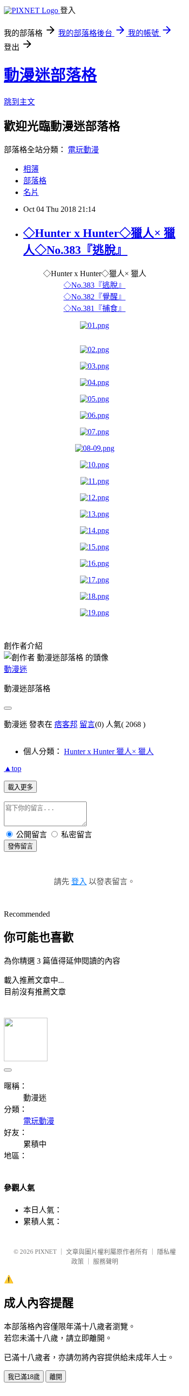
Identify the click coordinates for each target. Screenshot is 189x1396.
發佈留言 (20, 846)
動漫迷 (15, 669)
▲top (12, 768)
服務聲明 (105, 1261)
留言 (87, 724)
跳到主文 (19, 102)
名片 (31, 192)
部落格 (35, 181)
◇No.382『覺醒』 (94, 297)
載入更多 (20, 787)
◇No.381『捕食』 (94, 308)
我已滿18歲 (24, 1377)
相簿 (31, 169)
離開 (55, 1377)
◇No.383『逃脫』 (94, 285)
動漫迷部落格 (50, 75)
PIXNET (46, 1251)
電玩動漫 (83, 150)
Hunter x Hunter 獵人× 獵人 (109, 751)
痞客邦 (66, 724)
